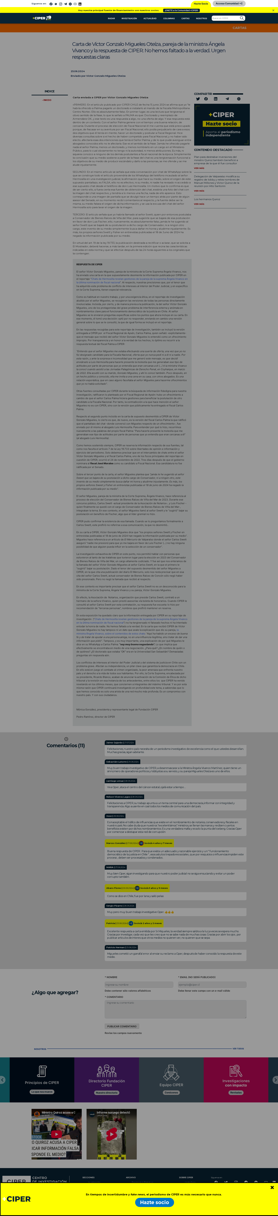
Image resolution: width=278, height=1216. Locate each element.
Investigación (129, 18)
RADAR (111, 18)
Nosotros (201, 18)
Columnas (169, 18)
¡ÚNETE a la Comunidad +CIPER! (181, 10)
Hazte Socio (201, 3)
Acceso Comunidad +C (229, 3)
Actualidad (150, 18)
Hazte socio (154, 1202)
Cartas (185, 18)
